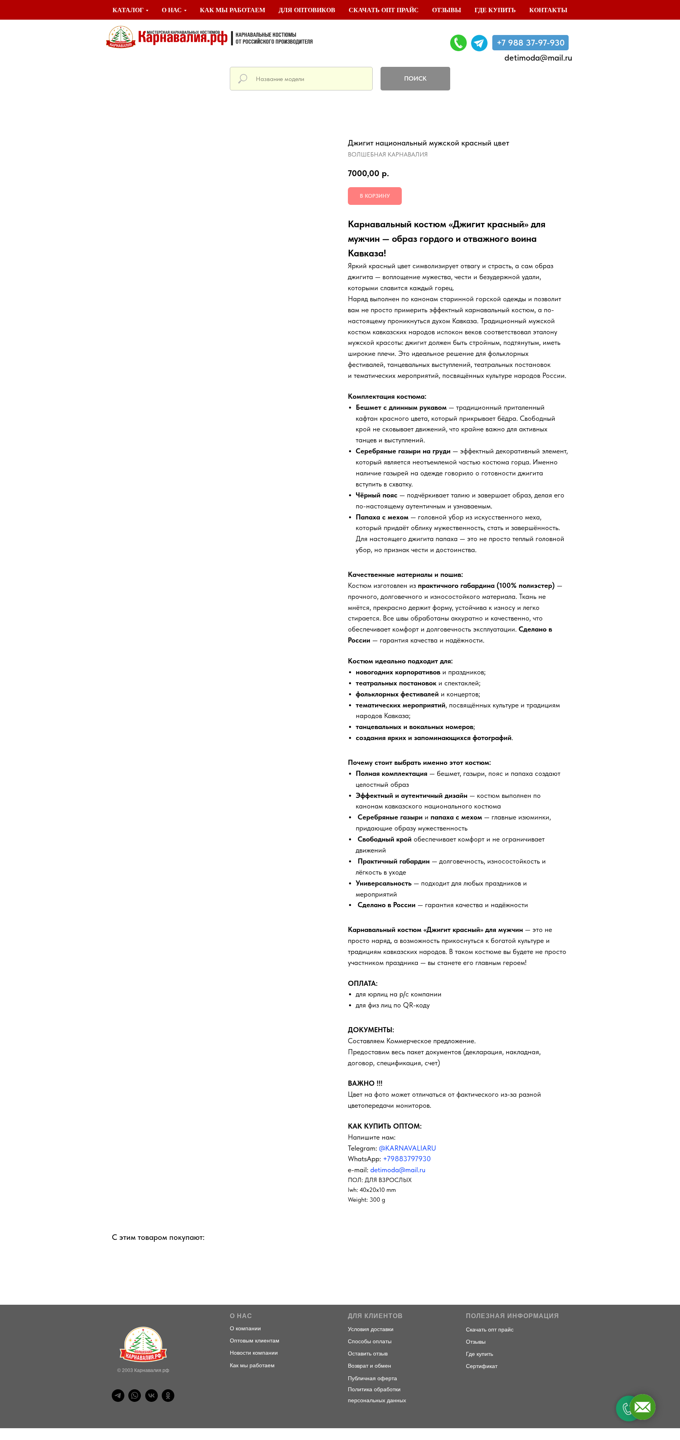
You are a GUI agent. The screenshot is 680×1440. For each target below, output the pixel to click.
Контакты (548, 10)
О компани (244, 1328)
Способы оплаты (370, 1341)
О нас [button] (172, 10)
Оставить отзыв (368, 1353)
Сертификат (481, 1366)
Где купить (495, 10)
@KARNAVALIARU (407, 1148)
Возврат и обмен (369, 1366)
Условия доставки (371, 1329)
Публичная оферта (372, 1378)
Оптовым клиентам (254, 1340)
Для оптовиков (307, 10)
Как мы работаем (232, 10)
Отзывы (446, 10)
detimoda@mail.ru (538, 57)
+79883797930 (407, 1159)
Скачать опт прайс (384, 10)
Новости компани (252, 1353)
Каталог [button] (128, 10)
